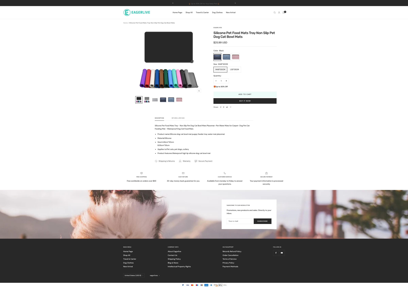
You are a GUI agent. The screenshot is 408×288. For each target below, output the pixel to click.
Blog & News (173, 263)
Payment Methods (230, 266)
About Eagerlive (174, 251)
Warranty (187, 161)
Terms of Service (230, 259)
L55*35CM (234, 69)
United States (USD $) (133, 275)
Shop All (189, 12)
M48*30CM (220, 69)
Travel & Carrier (202, 12)
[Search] (275, 13)
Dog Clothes (217, 12)
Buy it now (245, 101)
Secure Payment (205, 161)
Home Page (177, 12)
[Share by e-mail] (230, 107)
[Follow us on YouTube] (282, 253)
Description (159, 118)
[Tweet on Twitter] (227, 107)
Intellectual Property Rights (179, 266)
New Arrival (230, 12)
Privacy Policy (228, 263)
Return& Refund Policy (232, 251)
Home (125, 23)
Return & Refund (178, 118)
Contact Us (172, 255)
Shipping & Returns (167, 161)
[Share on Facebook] (220, 107)
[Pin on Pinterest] (223, 107)
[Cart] (284, 13)
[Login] (279, 12)
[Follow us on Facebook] (276, 253)
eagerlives (217, 28)
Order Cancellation (230, 255)
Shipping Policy (174, 259)
